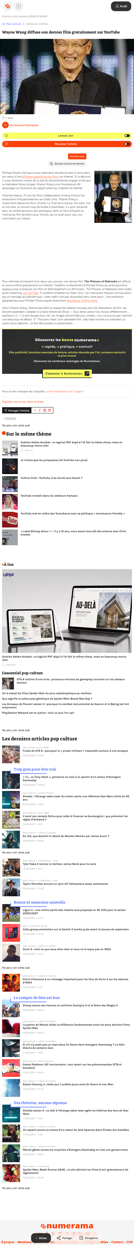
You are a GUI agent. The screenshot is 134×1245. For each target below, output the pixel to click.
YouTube (10, 418)
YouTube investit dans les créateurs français (49, 495)
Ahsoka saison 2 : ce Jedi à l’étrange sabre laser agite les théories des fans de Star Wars (75, 1112)
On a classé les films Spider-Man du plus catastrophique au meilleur (46, 693)
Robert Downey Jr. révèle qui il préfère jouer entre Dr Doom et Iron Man (68, 1084)
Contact (117, 1242)
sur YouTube (30, 293)
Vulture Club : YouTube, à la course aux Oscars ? (51, 478)
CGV (129, 1242)
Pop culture (13, 23)
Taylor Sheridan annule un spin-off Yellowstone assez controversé (65, 883)
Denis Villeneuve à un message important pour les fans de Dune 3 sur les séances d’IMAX (75, 981)
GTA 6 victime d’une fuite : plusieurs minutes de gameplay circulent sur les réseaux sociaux (71, 681)
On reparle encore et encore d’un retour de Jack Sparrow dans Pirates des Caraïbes (76, 1129)
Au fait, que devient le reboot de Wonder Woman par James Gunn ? (66, 836)
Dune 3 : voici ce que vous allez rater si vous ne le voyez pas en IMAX (67, 949)
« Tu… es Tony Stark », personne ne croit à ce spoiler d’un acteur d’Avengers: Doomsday (72, 778)
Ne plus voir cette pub (16, 425)
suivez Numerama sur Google (64, 391)
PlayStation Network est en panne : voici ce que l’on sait (38, 712)
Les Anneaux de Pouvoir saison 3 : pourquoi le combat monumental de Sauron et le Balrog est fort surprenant (65, 705)
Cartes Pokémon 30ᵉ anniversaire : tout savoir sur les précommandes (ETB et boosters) (72, 1066)
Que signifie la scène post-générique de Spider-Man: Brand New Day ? (47, 698)
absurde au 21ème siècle (82, 301)
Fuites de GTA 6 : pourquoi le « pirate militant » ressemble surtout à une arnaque (75, 750)
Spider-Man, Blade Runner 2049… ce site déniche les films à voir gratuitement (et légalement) (75, 1171)
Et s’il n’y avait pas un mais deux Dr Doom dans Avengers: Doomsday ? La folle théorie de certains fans (73, 1046)
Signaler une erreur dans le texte (23, 402)
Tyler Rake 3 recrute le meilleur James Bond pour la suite (59, 864)
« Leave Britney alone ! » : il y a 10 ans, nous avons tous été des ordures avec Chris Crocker (73, 533)
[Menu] (18, 6)
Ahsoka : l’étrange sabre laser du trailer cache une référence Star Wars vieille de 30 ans (76, 798)
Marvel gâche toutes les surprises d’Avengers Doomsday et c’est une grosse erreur (75, 1149)
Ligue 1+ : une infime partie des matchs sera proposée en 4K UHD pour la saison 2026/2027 (74, 911)
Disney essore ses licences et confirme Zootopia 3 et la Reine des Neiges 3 (70, 1005)
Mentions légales (30, 1242)
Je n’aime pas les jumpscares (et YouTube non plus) (54, 460)
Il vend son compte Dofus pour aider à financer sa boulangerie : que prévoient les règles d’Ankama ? (75, 817)
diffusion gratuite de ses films (40, 177)
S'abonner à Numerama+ (64, 373)
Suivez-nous (77, 156)
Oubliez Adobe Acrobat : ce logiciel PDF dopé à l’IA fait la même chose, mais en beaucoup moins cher (71, 444)
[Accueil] (8, 6)
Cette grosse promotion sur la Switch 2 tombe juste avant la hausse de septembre (76, 929)
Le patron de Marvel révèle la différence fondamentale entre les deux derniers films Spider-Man (76, 1026)
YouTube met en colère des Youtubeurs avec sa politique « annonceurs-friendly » (73, 513)
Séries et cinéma (37, 23)
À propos (7, 1242)
